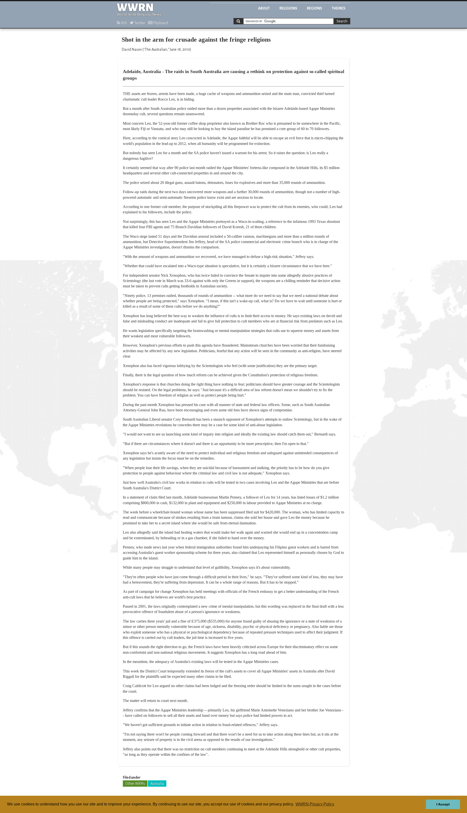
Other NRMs (135, 783)
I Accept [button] (443, 804)
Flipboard (160, 23)
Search (342, 21)
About (264, 8)
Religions (288, 8)
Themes (338, 8)
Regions (314, 8)
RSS (123, 23)
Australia (157, 783)
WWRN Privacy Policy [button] (315, 804)
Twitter (139, 23)
